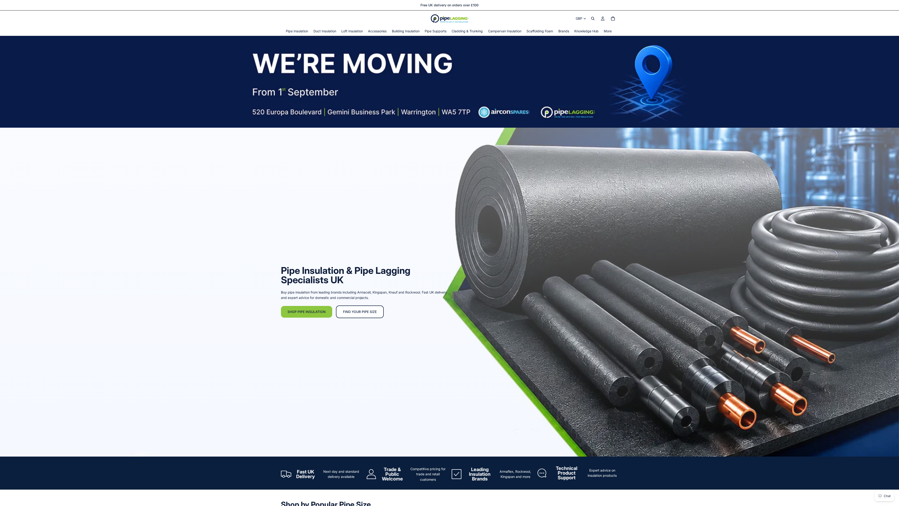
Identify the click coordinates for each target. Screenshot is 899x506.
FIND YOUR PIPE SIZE (360, 312)
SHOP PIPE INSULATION (306, 312)
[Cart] (613, 18)
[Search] (593, 18)
